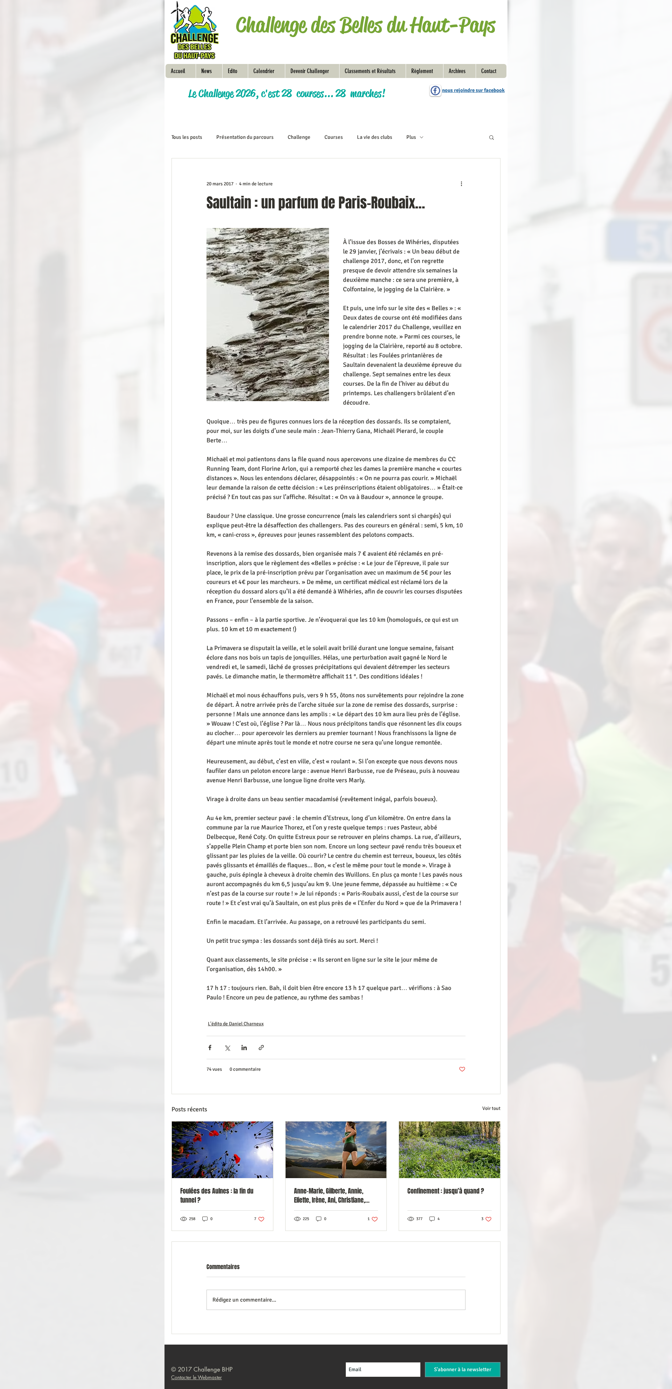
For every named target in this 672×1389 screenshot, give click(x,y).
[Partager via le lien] (261, 1047)
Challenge (299, 137)
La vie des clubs (374, 137)
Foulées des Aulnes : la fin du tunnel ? (216, 1196)
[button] (424, 71)
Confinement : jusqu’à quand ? (445, 1191)
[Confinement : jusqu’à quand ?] (449, 1149)
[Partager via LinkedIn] (244, 1047)
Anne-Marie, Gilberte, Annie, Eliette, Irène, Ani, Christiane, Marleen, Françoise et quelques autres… (333, 1196)
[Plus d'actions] (461, 183)
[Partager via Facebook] (209, 1047)
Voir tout (491, 1108)
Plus (411, 137)
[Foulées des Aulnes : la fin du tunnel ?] (222, 1149)
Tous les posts (187, 137)
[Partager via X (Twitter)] (227, 1047)
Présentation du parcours (245, 137)
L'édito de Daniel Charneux (236, 1024)
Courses (333, 137)
